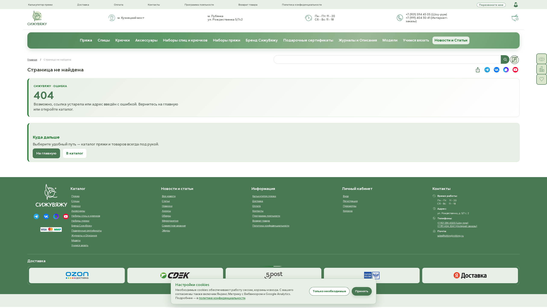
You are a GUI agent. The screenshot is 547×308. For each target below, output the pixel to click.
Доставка (83, 4)
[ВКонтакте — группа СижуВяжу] (496, 69)
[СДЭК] (175, 275)
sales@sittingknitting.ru (450, 235)
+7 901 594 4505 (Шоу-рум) (452, 222)
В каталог (74, 153)
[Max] (56, 216)
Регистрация (350, 201)
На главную (46, 153)
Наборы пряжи (226, 40)
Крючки (122, 40)
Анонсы (166, 210)
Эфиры (166, 230)
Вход (345, 196)
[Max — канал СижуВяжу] (506, 69)
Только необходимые (329, 291)
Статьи (166, 201)
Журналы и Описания (358, 40)
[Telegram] (36, 216)
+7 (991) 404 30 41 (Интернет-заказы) (427, 19)
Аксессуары (146, 40)
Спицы (104, 40)
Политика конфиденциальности (302, 4)
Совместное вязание (174, 225)
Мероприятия (170, 220)
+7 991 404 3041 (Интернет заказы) (457, 226)
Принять (361, 291)
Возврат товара (247, 4)
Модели (389, 40)
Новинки (167, 205)
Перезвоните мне (491, 4)
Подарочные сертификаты (308, 40)
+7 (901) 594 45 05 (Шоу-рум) (426, 14)
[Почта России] (372, 275)
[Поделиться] (477, 69)
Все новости (169, 196)
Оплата (118, 4)
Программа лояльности (199, 4)
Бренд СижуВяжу (262, 40)
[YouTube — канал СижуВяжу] (515, 69)
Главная (32, 59)
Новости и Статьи (451, 40)
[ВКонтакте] (46, 216)
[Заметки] (514, 59)
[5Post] (273, 275)
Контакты (154, 4)
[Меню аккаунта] (516, 5)
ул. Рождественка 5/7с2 (225, 19)
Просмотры (349, 205)
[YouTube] (66, 216)
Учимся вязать (416, 40)
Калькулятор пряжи (40, 4)
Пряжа (86, 40)
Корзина (348, 210)
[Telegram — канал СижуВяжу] (487, 69)
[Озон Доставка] (77, 275)
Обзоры (166, 215)
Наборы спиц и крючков (185, 40)
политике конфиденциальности (222, 298)
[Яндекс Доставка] (470, 275)
